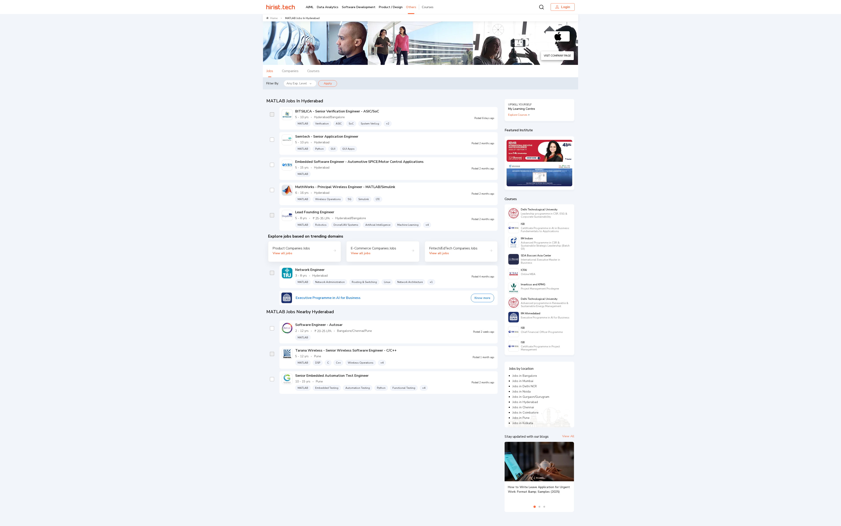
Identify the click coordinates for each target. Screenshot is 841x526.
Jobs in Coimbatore (525, 412)
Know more (482, 298)
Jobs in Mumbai (522, 381)
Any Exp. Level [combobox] (296, 83)
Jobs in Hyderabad (525, 402)
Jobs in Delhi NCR (524, 386)
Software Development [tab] (358, 7)
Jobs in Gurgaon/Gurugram (530, 397)
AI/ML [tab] (309, 7)
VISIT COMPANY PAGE (557, 55)
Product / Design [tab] (391, 7)
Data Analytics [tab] (327, 7)
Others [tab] (411, 7)
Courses (427, 7)
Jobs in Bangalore (524, 376)
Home (273, 18)
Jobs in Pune (521, 418)
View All (568, 436)
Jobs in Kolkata (522, 423)
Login (565, 7)
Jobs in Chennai (523, 407)
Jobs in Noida (521, 391)
